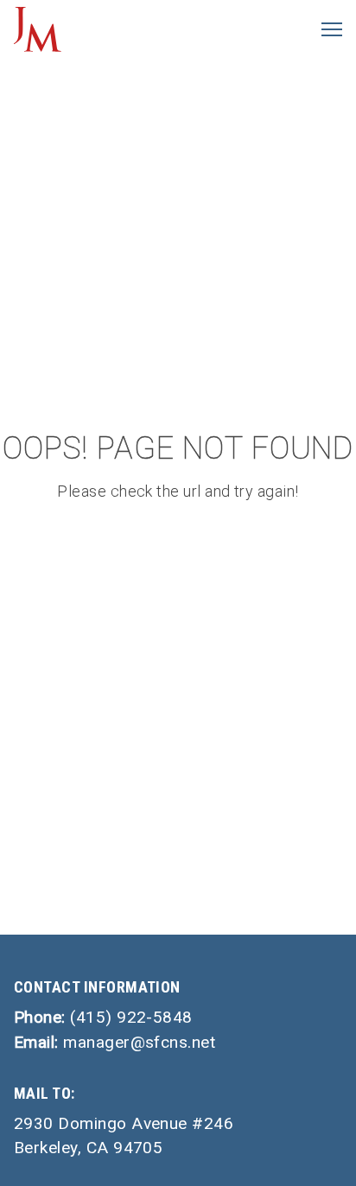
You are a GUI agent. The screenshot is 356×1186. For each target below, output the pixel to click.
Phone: (103, 1017)
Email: (114, 1042)
